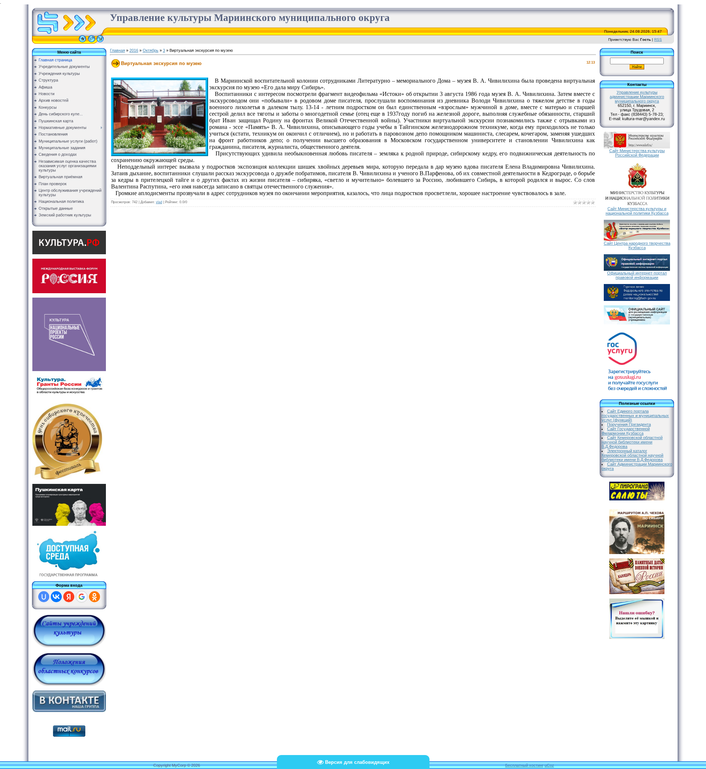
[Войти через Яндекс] (68, 596)
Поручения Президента (629, 424)
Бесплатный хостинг (524, 765)
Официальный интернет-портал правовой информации (637, 275)
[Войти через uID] (43, 596)
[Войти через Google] (82, 597)
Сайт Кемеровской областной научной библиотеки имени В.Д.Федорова (632, 442)
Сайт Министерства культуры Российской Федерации (637, 152)
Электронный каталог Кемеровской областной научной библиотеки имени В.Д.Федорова (632, 455)
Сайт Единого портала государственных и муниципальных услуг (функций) (635, 415)
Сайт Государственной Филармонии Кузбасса (626, 431)
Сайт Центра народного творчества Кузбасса (637, 245)
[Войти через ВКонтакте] (56, 596)
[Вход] (100, 42)
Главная (117, 50)
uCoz (549, 765)
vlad (159, 202)
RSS (658, 39)
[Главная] (82, 42)
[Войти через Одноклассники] (94, 596)
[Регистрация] (91, 42)
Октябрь (150, 50)
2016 (133, 50)
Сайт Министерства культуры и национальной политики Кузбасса (637, 210)
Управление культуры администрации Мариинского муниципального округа (637, 96)
